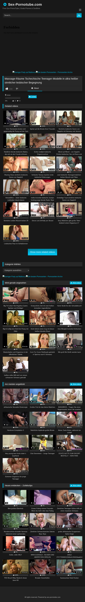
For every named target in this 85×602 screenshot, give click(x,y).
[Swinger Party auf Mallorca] (24, 72)
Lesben (33, 96)
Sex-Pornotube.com (24, 4)
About (36, 88)
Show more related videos (42, 252)
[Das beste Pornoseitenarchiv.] (54, 72)
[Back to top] (78, 595)
